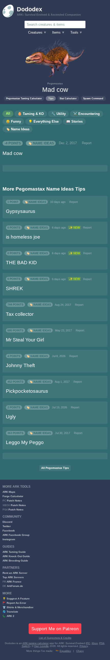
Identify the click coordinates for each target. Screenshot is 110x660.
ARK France (14, 581)
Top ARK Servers (13, 577)
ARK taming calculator (36, 643)
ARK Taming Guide (14, 551)
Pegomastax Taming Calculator (24, 98)
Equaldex (65, 650)
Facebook (9, 530)
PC (88, 643)
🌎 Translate (10, 611)
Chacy (80, 650)
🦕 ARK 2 (8, 616)
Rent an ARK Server (15, 573)
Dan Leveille (41, 646)
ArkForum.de (15, 586)
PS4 (101, 643)
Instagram (9, 539)
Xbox (95, 643)
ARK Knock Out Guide (16, 556)
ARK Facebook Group (16, 535)
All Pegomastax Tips (55, 467)
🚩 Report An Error (14, 603)
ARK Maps (9, 491)
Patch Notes (14, 500)
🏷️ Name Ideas (41, 143)
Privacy (84, 646)
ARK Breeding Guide (15, 560)
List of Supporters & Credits (55, 637)
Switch (25, 646)
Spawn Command (93, 98)
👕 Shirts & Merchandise (18, 607)
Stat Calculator (68, 98)
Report (87, 143)
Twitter (7, 526)
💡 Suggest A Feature (16, 598)
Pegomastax (55, 83)
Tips (50, 98)
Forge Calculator (13, 496)
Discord (7, 521)
